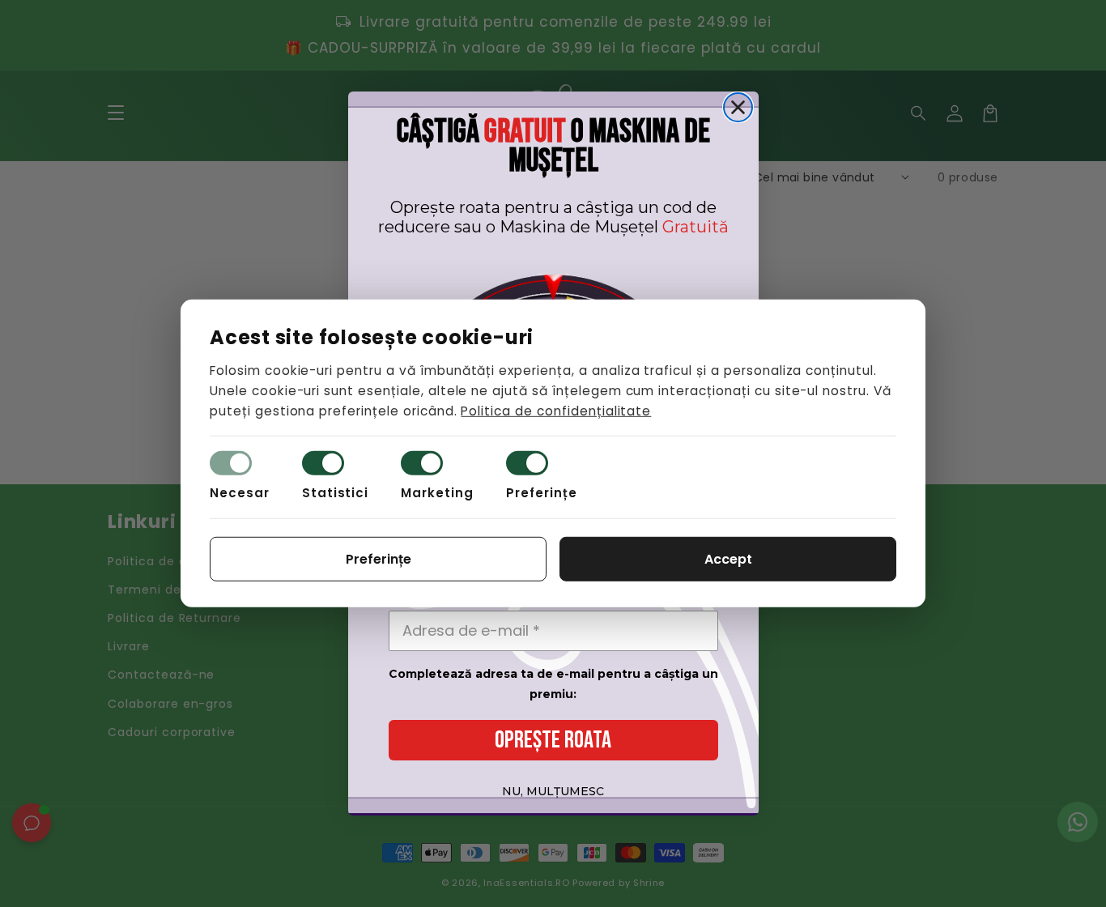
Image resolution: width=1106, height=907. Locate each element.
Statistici (335, 492)
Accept (728, 559)
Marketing (437, 492)
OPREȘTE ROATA (553, 740)
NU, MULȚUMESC (553, 791)
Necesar (240, 492)
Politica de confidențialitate (556, 410)
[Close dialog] (738, 107)
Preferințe (541, 492)
